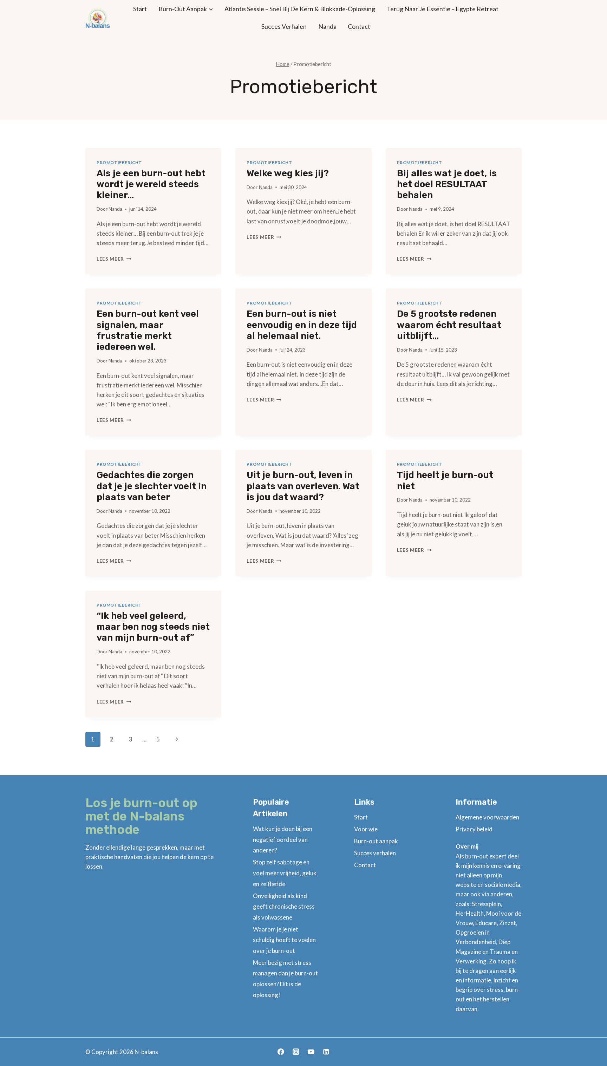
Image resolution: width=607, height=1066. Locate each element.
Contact (359, 26)
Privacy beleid (474, 829)
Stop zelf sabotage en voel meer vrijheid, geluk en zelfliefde (284, 872)
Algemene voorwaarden (487, 817)
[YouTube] (311, 1051)
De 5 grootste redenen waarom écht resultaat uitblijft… (449, 324)
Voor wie (366, 829)
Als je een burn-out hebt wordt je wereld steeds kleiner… (151, 184)
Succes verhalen (284, 26)
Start (140, 9)
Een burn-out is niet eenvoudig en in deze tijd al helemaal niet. (302, 324)
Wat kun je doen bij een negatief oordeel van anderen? (282, 839)
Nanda (327, 26)
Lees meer (114, 259)
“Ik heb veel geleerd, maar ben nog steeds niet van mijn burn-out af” (153, 626)
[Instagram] (295, 1051)
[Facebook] (280, 1051)
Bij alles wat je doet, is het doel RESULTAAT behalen (447, 184)
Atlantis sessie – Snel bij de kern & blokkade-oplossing (299, 9)
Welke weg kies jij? (288, 173)
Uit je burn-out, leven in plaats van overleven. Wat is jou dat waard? (303, 486)
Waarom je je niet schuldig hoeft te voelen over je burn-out (284, 940)
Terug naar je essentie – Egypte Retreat (442, 9)
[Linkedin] (326, 1051)
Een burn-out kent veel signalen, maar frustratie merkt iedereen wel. (148, 330)
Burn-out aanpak (376, 841)
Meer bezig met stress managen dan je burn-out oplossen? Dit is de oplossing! (285, 979)
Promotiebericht (119, 162)
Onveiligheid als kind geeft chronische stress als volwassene (284, 906)
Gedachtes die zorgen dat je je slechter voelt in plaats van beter (152, 486)
